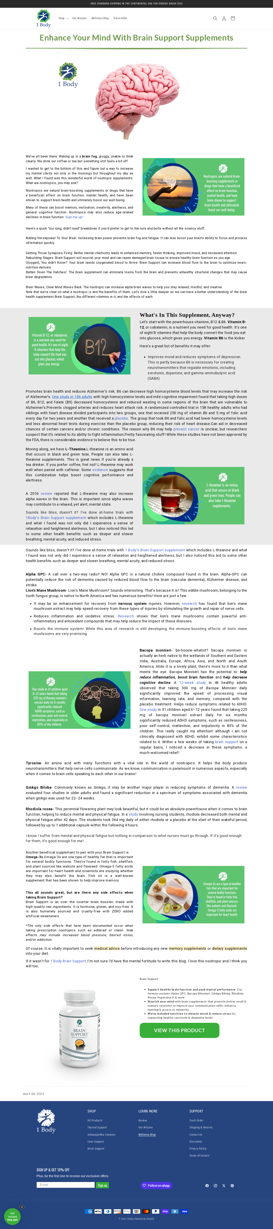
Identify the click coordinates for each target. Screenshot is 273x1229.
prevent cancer (186, 429)
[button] (63, 18)
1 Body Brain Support (68, 961)
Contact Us (195, 1134)
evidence (100, 470)
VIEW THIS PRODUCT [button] (179, 1030)
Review (142, 1120)
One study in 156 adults (72, 397)
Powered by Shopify (144, 1219)
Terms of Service (199, 1155)
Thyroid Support (97, 1127)
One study (148, 709)
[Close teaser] (22, 1207)
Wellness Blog (147, 1134)
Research (126, 616)
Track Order (196, 1120)
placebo (121, 418)
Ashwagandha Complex (101, 1134)
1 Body (130, 1219)
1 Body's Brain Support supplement (154, 550)
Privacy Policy (197, 1148)
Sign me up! (74, 217)
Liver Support (96, 1141)
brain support (226, 742)
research (189, 603)
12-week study (192, 682)
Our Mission (145, 1127)
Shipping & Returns (201, 1127)
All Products (95, 1120)
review (46, 493)
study (134, 814)
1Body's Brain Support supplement (56, 518)
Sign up (102, 1185)
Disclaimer (195, 1141)
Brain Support (96, 1148)
